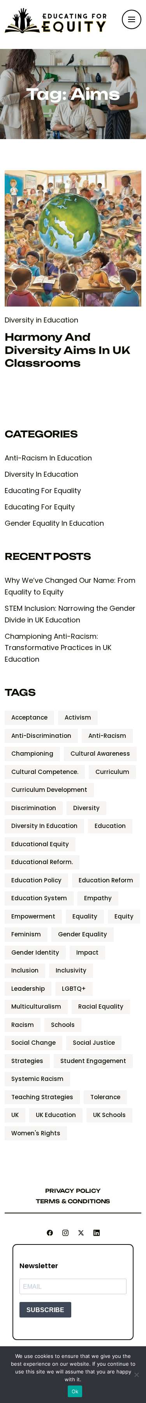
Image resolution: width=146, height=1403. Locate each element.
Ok (75, 1391)
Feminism (26, 934)
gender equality (82, 934)
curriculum (112, 772)
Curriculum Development (49, 790)
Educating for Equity (40, 507)
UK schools (109, 1115)
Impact (87, 952)
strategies (27, 1061)
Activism (78, 717)
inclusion (25, 970)
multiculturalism (36, 1006)
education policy (36, 880)
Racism (22, 1025)
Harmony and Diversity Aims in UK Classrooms (67, 350)
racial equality (100, 1006)
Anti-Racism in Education (48, 458)
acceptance (29, 717)
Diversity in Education (41, 320)
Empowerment (33, 916)
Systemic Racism (37, 1079)
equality (84, 916)
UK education (56, 1115)
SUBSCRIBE (45, 1310)
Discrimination (33, 808)
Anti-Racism (107, 736)
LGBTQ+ (74, 989)
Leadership (28, 989)
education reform (106, 880)
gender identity (35, 952)
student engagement (93, 1061)
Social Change (33, 1043)
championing (32, 753)
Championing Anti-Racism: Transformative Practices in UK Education (58, 647)
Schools (63, 1025)
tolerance (105, 1097)
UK (15, 1115)
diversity (86, 808)
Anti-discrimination (41, 736)
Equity (124, 916)
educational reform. (42, 862)
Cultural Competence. (44, 772)
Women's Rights (35, 1133)
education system (39, 898)
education (110, 826)
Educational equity (40, 844)
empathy (98, 898)
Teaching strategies (42, 1097)
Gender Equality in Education (54, 523)
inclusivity (71, 970)
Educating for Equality (43, 490)
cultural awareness (100, 753)
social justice (94, 1043)
